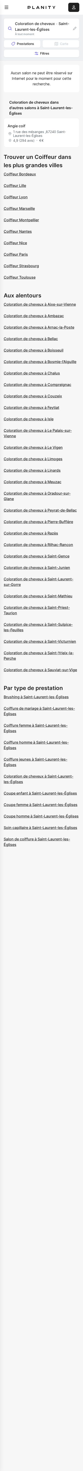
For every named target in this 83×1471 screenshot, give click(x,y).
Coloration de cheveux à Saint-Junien (37, 567)
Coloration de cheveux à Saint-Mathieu (38, 596)
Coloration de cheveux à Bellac (31, 338)
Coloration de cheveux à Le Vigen (33, 447)
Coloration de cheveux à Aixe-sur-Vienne (40, 304)
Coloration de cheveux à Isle (28, 419)
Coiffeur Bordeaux (20, 174)
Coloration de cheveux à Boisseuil (33, 350)
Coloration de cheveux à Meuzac (32, 481)
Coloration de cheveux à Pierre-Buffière (38, 521)
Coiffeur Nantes (18, 231)
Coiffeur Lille (15, 185)
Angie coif (16, 126)
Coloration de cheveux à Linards (32, 470)
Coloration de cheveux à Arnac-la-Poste (39, 327)
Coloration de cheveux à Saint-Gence (36, 556)
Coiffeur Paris (16, 254)
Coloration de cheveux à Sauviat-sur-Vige (40, 670)
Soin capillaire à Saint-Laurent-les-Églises (40, 827)
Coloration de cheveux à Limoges (33, 459)
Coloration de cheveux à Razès (31, 533)
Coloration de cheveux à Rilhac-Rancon (38, 544)
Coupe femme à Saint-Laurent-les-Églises (40, 804)
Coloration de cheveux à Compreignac (37, 384)
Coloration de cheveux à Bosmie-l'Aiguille (40, 361)
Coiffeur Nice (15, 243)
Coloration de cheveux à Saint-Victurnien (40, 641)
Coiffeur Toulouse (20, 277)
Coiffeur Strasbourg (21, 265)
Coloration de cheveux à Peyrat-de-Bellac (40, 510)
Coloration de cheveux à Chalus (32, 373)
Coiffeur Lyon (16, 197)
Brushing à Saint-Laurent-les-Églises (36, 697)
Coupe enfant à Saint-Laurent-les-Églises (40, 793)
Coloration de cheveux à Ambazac (34, 315)
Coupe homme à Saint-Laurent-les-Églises (41, 816)
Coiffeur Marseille (19, 208)
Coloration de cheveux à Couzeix (33, 396)
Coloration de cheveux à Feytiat (31, 407)
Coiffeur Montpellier (21, 220)
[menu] (6, 7)
